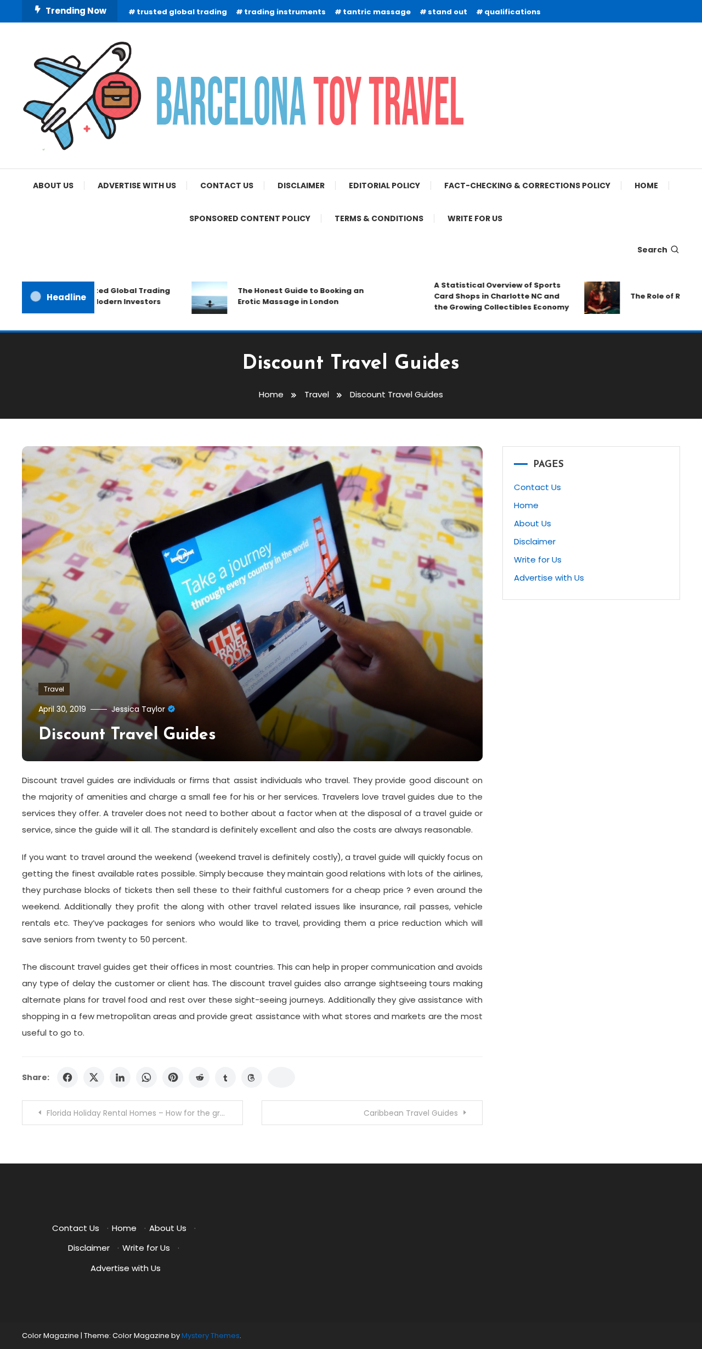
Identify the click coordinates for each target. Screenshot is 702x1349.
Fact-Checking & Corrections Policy (527, 185)
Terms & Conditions (379, 218)
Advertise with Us (137, 185)
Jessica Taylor (138, 709)
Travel (54, 689)
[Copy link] (281, 1077)
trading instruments (285, 12)
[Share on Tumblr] (225, 1077)
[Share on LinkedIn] (120, 1077)
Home (646, 185)
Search (652, 249)
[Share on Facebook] (67, 1077)
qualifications (512, 12)
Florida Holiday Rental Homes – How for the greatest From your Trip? (145, 1113)
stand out (447, 12)
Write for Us (475, 218)
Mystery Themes (211, 1335)
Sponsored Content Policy (249, 218)
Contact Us (226, 185)
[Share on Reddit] (199, 1077)
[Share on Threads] (251, 1077)
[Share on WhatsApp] (146, 1077)
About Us (53, 185)
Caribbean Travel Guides (411, 1113)
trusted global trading (182, 12)
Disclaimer (301, 185)
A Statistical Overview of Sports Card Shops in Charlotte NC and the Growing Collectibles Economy (487, 296)
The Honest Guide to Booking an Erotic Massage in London (286, 296)
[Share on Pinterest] (172, 1077)
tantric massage (377, 12)
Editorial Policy (384, 185)
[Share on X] (93, 1077)
